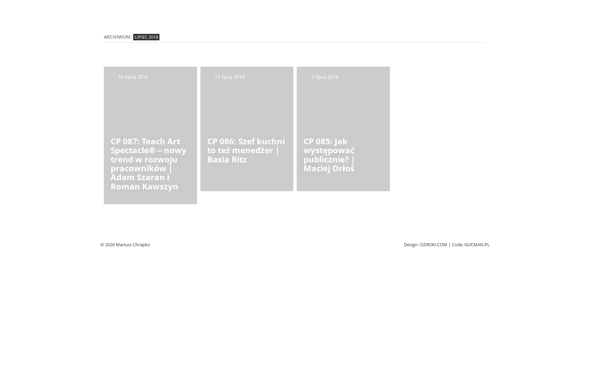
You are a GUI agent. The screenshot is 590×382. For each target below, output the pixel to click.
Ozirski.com (433, 245)
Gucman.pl (477, 245)
